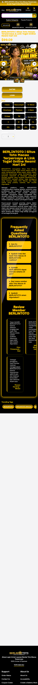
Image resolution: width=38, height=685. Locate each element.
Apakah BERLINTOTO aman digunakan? (17, 295)
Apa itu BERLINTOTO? (15, 245)
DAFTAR (12, 89)
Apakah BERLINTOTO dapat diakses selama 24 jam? (17, 271)
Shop (3, 10)
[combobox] (17, 16)
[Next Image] (34, 64)
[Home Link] (13, 9)
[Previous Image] (3, 64)
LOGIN (12, 95)
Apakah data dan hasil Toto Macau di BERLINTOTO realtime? (17, 257)
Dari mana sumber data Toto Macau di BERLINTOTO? (18, 283)
